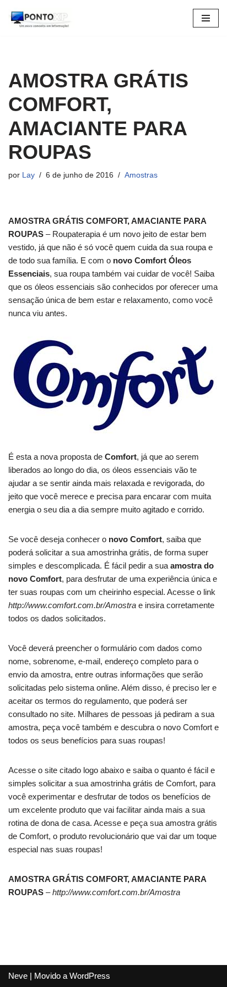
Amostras (141, 175)
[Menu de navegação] (206, 18)
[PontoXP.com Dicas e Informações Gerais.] (41, 18)
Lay (28, 175)
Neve (18, 975)
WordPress (89, 975)
